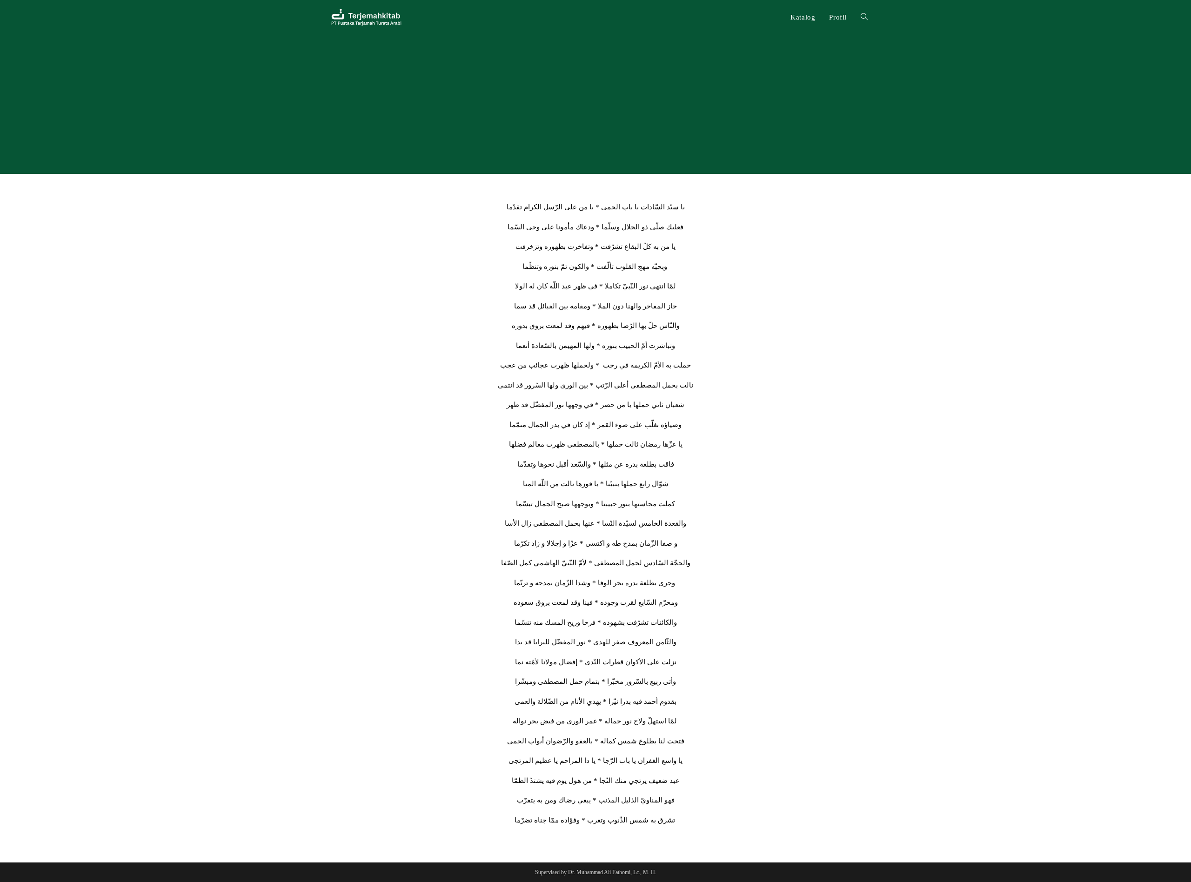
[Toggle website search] (864, 17)
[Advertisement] (595, 104)
